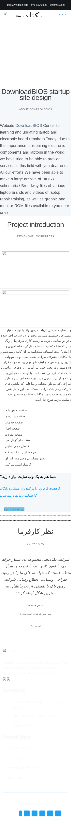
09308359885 (57, 4)
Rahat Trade (14, 777)
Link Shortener (16, 758)
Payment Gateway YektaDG (24, 768)
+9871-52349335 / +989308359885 (34, 716)
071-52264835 (39, 4)
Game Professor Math (20, 748)
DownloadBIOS (28, 125)
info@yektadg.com (17, 4)
